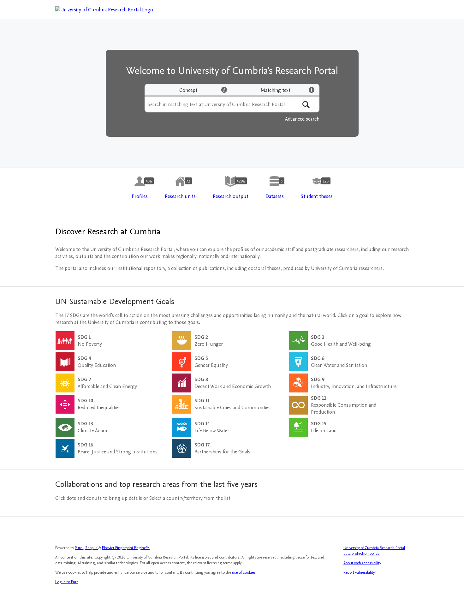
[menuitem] (140, 188)
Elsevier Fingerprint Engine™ (126, 548)
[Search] (306, 104)
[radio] (188, 90)
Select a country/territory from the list (189, 498)
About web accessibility (362, 563)
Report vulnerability (359, 572)
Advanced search (302, 119)
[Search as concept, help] (224, 89)
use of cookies (243, 572)
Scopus (91, 548)
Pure (79, 548)
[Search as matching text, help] (311, 89)
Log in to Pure (66, 582)
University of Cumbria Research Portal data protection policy (374, 550)
